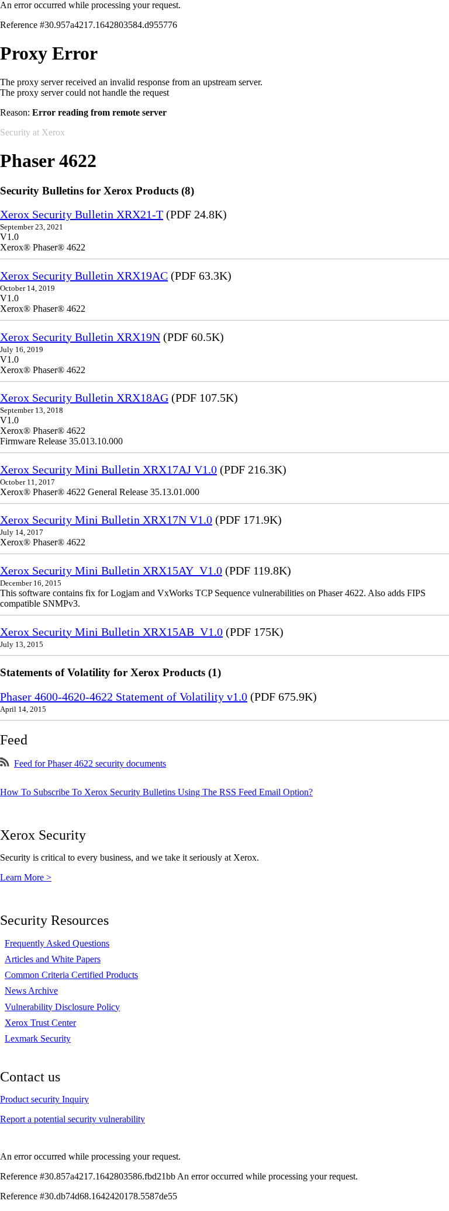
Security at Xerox (32, 132)
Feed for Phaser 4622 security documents (90, 763)
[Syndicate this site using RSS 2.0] (4, 763)
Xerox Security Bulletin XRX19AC (84, 275)
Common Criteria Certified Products (71, 975)
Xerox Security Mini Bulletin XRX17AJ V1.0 (108, 469)
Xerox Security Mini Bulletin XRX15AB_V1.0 (111, 631)
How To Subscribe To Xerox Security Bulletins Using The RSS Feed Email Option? (156, 792)
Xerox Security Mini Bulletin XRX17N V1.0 (106, 519)
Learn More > (25, 877)
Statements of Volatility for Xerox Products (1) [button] (110, 672)
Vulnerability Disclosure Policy (62, 1007)
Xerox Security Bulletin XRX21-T (81, 214)
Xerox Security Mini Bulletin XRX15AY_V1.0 (111, 570)
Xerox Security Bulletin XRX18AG (84, 397)
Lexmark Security (38, 1038)
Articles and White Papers (53, 959)
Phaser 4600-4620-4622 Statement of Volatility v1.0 (123, 696)
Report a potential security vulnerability (72, 1119)
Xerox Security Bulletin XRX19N (80, 336)
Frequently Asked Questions (57, 943)
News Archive (31, 991)
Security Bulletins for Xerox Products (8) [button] (97, 191)
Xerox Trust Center (40, 1023)
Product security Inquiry (44, 1099)
